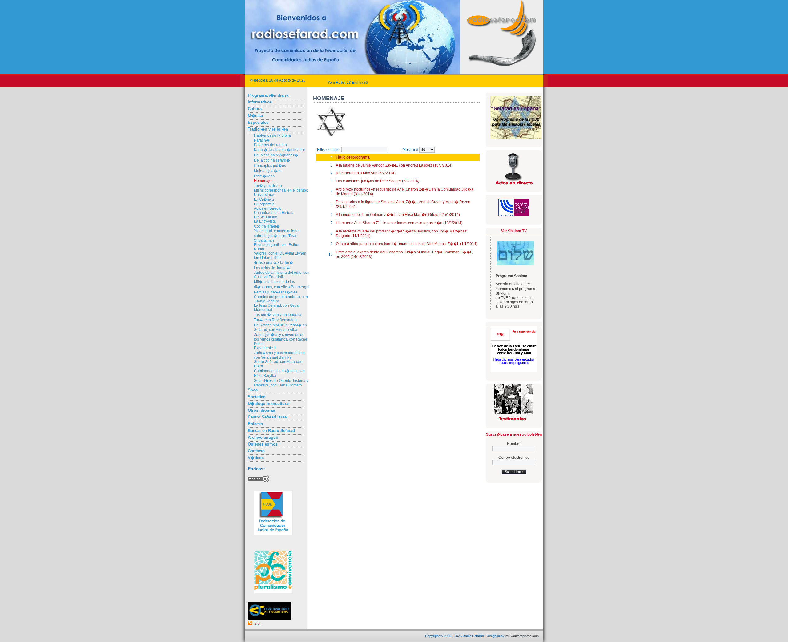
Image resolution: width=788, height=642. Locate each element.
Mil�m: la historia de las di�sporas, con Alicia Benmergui (281, 284)
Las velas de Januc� (272, 268)
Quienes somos (263, 444)
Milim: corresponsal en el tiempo (281, 190)
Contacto (256, 451)
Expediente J (265, 348)
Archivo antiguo (263, 437)
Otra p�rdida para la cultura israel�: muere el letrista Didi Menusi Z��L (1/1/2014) (406, 244)
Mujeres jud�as (267, 171)
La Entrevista (265, 221)
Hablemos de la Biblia (272, 135)
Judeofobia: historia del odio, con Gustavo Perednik (281, 274)
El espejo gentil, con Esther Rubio (277, 247)
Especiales (258, 122)
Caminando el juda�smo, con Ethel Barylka (279, 373)
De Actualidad (265, 217)
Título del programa (353, 157)
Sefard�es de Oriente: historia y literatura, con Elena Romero (281, 382)
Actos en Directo (267, 208)
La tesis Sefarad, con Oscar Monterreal (277, 307)
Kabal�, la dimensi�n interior (279, 150)
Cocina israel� (267, 226)
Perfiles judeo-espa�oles (275, 292)
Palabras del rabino (270, 145)
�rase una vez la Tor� (273, 262)
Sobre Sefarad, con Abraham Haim (278, 364)
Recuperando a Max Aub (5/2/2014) (366, 173)
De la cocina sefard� (272, 160)
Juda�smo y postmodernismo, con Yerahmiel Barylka (280, 355)
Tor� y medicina (268, 186)
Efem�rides (264, 176)
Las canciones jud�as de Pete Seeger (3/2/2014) (377, 181)
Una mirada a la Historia (274, 213)
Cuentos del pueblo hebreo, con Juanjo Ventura (281, 299)
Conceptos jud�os (270, 166)
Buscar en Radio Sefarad (271, 430)
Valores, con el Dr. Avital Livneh (280, 253)
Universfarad (264, 194)
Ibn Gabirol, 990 (267, 258)
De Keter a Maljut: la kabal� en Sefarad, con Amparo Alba (280, 327)
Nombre (514, 444)
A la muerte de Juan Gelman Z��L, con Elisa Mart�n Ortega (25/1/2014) (398, 214)
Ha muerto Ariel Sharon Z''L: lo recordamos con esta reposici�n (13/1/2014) (399, 223)
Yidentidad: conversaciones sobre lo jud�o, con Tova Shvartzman (277, 236)
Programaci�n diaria (268, 95)
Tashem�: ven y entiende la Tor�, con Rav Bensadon (277, 317)
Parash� (262, 140)
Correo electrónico (513, 457)
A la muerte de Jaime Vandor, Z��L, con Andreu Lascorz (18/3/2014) (394, 165)
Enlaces (255, 424)
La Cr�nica (264, 199)
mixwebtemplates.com (522, 636)
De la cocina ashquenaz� (276, 155)
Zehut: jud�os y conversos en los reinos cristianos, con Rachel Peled (281, 339)
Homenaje (262, 181)
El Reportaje (264, 204)
